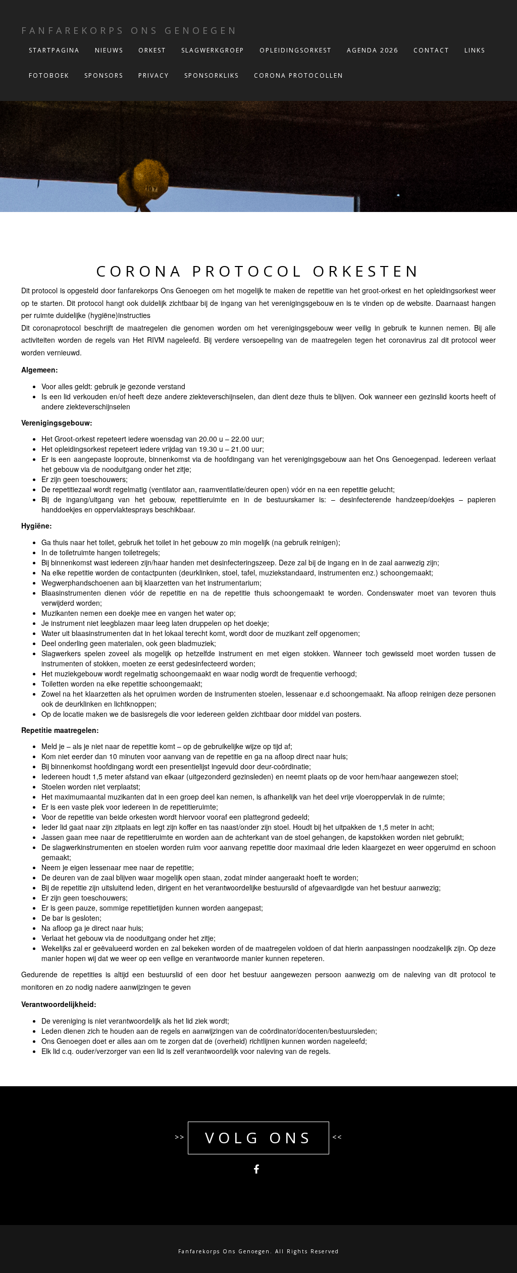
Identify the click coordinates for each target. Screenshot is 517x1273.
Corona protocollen (298, 75)
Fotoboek (49, 75)
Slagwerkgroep (212, 50)
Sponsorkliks (211, 75)
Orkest (152, 50)
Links (474, 50)
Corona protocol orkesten (258, 270)
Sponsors (103, 75)
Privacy (153, 75)
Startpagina (54, 50)
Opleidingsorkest (296, 50)
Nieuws (109, 50)
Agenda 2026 (372, 50)
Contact (431, 50)
